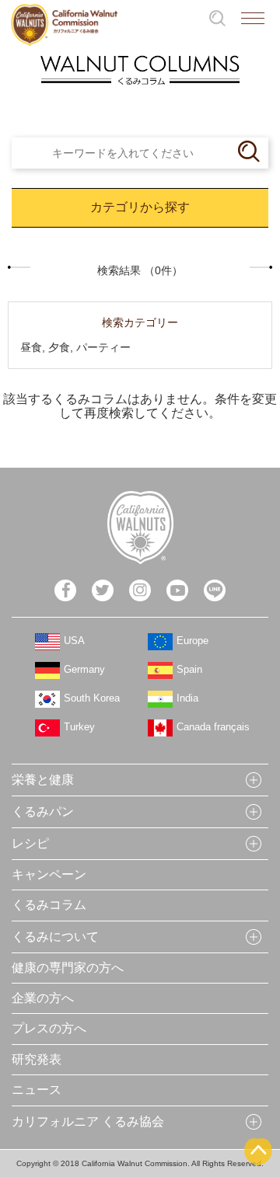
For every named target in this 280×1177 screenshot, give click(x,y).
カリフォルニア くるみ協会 (88, 1121)
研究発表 (36, 1059)
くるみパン (43, 811)
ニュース (36, 1089)
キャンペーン (49, 874)
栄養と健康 (43, 779)
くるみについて (55, 936)
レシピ (30, 843)
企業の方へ (43, 998)
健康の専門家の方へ (68, 967)
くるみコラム (49, 904)
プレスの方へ (49, 1028)
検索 (217, 18)
